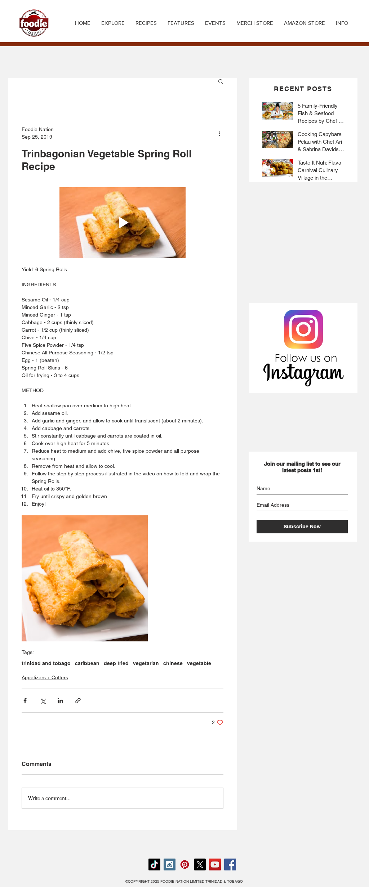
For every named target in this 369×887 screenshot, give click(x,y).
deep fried (116, 663)
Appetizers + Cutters (45, 677)
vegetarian (146, 663)
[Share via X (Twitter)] (42, 700)
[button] (146, 23)
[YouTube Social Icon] (215, 864)
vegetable (199, 663)
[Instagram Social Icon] (169, 864)
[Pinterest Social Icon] (185, 864)
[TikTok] (154, 864)
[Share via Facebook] (25, 700)
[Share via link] (78, 700)
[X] (200, 864)
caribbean (87, 663)
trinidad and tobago (46, 663)
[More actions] (219, 133)
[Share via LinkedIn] (60, 700)
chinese (173, 663)
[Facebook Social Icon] (230, 864)
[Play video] (122, 222)
